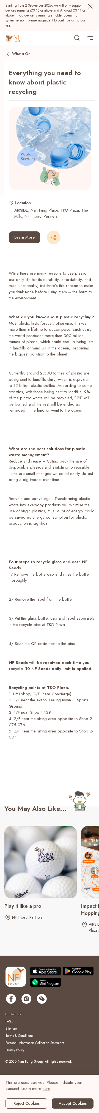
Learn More (24, 237)
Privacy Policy (15, 1050)
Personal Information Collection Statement (35, 1042)
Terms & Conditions (19, 1035)
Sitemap (11, 1028)
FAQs (9, 1021)
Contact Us (13, 1014)
